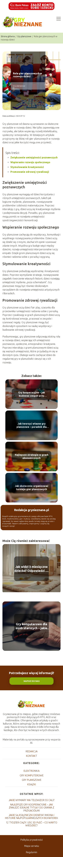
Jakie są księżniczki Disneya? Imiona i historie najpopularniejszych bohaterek (31, 816)
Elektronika (31, 770)
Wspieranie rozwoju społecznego (30, 162)
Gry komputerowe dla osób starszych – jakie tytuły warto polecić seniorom (31, 626)
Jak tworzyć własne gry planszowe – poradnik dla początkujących (31, 425)
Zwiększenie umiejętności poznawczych (33, 157)
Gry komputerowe (31, 775)
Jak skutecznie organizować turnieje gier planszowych (31, 488)
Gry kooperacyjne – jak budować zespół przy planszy (31, 394)
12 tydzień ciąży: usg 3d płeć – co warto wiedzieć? (31, 824)
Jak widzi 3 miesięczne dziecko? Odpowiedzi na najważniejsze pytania (31, 569)
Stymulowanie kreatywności (27, 167)
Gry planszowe (24, 36)
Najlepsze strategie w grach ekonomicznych (31, 457)
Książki (31, 784)
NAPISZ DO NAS (32, 681)
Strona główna (8, 36)
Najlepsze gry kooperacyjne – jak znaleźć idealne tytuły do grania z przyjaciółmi (31, 807)
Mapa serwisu (31, 846)
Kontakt (31, 755)
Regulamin (31, 852)
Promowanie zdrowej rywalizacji (29, 171)
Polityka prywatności (31, 839)
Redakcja (31, 751)
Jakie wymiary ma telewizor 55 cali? (31, 800)
